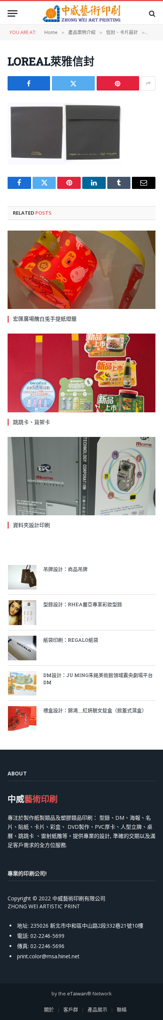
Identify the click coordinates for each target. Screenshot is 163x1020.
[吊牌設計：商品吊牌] (22, 577)
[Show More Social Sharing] (148, 83)
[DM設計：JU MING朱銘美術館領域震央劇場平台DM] (22, 683)
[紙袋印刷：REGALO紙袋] (22, 648)
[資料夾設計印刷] (81, 476)
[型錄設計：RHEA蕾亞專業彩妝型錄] (22, 612)
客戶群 (70, 1009)
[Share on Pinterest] (118, 83)
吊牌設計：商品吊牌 (65, 569)
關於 (49, 1009)
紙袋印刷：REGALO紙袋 (70, 639)
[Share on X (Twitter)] (73, 83)
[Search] (151, 13)
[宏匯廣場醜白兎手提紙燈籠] (81, 270)
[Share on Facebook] (29, 83)
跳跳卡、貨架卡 (31, 422)
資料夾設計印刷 (31, 525)
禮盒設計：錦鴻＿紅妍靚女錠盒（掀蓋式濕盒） (95, 710)
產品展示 (97, 1009)
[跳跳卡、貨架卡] (81, 373)
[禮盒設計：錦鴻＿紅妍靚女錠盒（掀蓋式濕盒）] (22, 718)
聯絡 (122, 1009)
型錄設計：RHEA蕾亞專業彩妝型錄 (82, 604)
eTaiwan (77, 993)
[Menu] (12, 13)
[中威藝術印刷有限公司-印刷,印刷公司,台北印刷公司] (81, 13)
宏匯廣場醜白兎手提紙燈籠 (45, 318)
